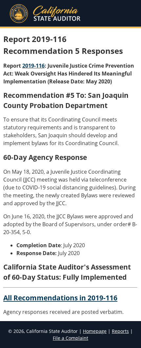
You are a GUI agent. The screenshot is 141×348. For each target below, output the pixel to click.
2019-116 (33, 65)
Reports (120, 331)
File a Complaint (70, 338)
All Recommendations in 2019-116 (60, 297)
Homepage (95, 331)
